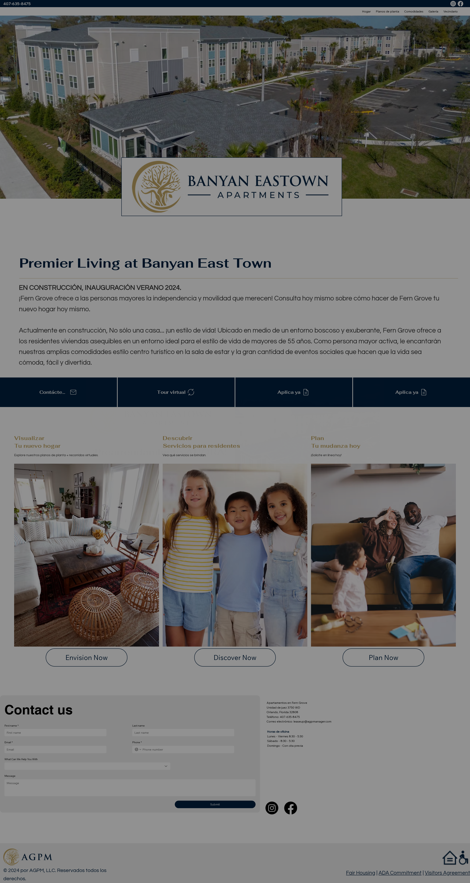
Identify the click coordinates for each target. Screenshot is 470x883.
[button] (363, 378)
